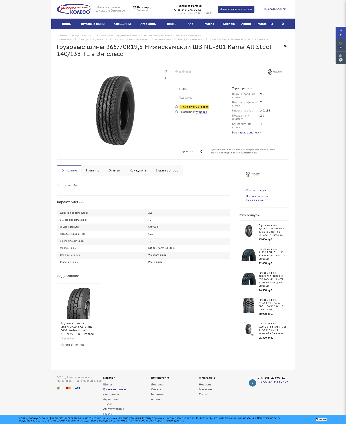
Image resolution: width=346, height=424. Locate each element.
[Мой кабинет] (282, 24)
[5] (190, 71)
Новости (205, 384)
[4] (187, 71)
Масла (107, 413)
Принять (321, 419)
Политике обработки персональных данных (156, 420)
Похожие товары (256, 190)
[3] (183, 71)
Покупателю (160, 377)
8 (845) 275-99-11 (189, 10)
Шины (107, 384)
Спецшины (111, 394)
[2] (180, 71)
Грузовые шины (114, 389)
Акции (155, 399)
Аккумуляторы (113, 408)
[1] (176, 71)
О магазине (207, 377)
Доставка (157, 384)
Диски (107, 404)
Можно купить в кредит (194, 106)
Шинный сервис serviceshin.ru (236, 9)
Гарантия (157, 394)
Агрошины (110, 399)
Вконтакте (252, 383)
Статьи (203, 394)
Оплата (156, 389)
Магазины (206, 389)
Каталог (109, 377)
